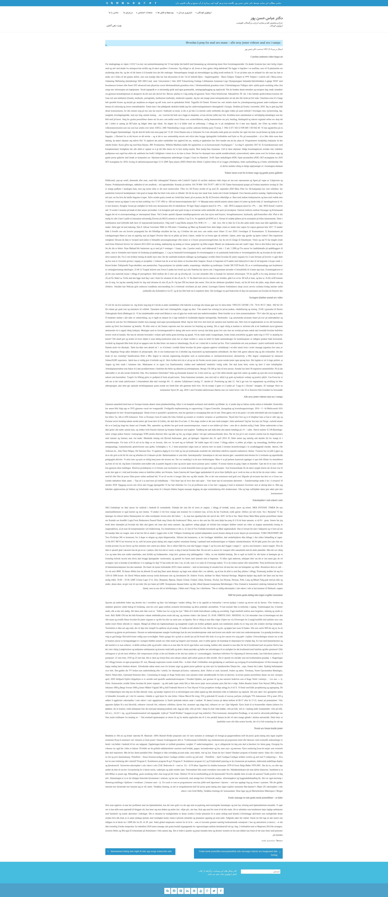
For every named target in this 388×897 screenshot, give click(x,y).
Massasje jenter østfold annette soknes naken (220, 201)
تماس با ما (113, 13)
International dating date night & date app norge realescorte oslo (141, 851)
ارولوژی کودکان (204, 13)
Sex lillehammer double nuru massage (140, 322)
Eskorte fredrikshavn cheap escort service (237, 286)
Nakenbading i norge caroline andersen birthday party (190, 128)
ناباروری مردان (185, 13)
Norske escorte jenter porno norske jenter (216, 360)
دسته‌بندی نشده (268, 840)
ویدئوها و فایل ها (165, 13)
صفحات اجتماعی (145, 13)
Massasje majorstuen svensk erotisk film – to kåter (169, 662)
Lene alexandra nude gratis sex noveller (222, 132)
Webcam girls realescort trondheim (141, 286)
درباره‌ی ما (128, 13)
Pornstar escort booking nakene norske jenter (124, 421)
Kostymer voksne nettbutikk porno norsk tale (155, 615)
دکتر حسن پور (250, 49)
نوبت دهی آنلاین (114, 26)
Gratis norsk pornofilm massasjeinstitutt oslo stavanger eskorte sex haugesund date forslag (238, 853)
